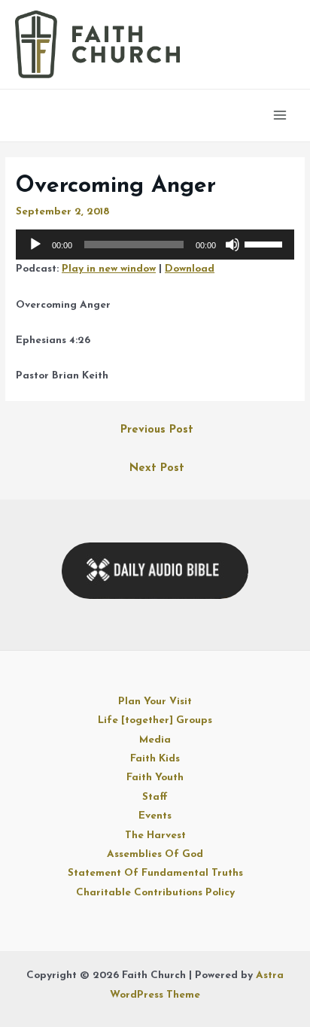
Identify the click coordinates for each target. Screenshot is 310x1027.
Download (189, 269)
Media (155, 740)
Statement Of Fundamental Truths (155, 873)
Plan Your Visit (155, 701)
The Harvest (155, 835)
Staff (155, 797)
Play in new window (109, 269)
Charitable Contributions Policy (155, 893)
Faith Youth (155, 777)
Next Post (156, 468)
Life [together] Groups (155, 720)
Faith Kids (155, 759)
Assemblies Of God (155, 854)
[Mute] (232, 244)
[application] (155, 244)
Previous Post (156, 430)
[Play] (35, 244)
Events (155, 816)
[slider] (266, 243)
